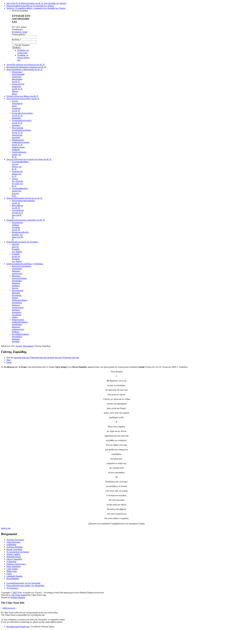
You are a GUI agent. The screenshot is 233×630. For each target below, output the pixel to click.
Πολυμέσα (24, 198)
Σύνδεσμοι (24, 264)
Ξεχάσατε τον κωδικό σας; (23, 51)
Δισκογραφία (24, 69)
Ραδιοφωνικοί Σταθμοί (20, 325)
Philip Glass (11, 571)
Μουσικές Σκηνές (19, 282)
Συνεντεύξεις (23, 98)
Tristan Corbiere (13, 554)
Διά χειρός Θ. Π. (36, 3)
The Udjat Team (18, 595)
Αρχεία (18, 214)
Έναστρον (17, 173)
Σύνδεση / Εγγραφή (36, 8)
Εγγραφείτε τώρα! (19, 32)
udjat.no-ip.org (9, 608)
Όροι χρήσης (25, 585)
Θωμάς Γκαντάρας (14, 549)
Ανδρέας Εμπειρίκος (15, 540)
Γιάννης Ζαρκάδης (14, 559)
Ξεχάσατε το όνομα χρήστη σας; (23, 57)
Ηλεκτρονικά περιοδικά (21, 133)
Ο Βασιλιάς (11, 561)
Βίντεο (17, 206)
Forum (17, 257)
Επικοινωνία (30, 6)
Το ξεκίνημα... (12, 588)
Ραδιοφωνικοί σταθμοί (21, 145)
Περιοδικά (22, 122)
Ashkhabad (11, 544)
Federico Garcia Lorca (16, 564)
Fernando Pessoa (13, 557)
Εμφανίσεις (25, 220)
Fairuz (9, 574)
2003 (14, 592)
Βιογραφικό (26, 67)
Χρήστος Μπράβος (14, 547)
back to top (6, 528)
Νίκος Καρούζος (13, 566)
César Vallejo (12, 569)
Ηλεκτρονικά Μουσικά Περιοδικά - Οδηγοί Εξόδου (19, 303)
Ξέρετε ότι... (17, 182)
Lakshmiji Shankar (14, 576)
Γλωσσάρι (20, 165)
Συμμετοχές (18, 89)
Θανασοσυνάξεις (20, 236)
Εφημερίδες (22, 115)
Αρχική (25, 64)
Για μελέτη (29, 159)
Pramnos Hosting (17, 597)
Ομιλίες (19, 154)
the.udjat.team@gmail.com (17, 626)
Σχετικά (23, 583)
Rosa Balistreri (12, 578)
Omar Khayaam (13, 542)
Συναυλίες (17, 226)
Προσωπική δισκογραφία (18, 77)
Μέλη (17, 248)
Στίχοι (22, 96)
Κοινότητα (22, 242)
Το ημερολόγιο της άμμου (17, 552)
